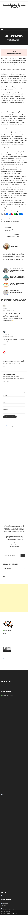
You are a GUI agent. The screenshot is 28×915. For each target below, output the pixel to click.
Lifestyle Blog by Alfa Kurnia (14, 6)
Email (5, 402)
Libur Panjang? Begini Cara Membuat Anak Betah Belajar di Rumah (17, 270)
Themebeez (15, 913)
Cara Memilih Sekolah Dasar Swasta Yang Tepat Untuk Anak (17, 276)
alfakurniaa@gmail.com (14, 546)
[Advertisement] (14, 19)
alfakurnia (18, 53)
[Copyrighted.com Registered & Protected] (14, 649)
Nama (5, 395)
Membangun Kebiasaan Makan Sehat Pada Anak (17, 284)
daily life (6, 219)
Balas (4, 324)
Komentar (6, 381)
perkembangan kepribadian (11, 221)
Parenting (14, 51)
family (14, 219)
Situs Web (6, 409)
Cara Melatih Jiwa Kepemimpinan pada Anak (16, 291)
